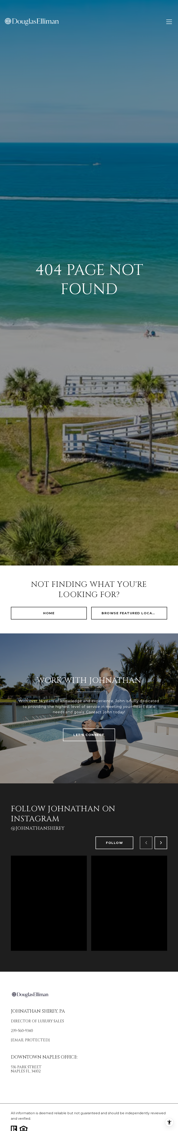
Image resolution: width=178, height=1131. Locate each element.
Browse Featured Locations (133, 613)
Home (48, 613)
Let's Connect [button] (89, 735)
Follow (114, 843)
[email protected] (30, 1040)
